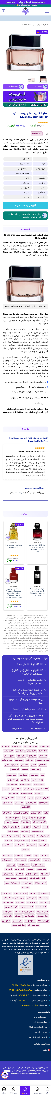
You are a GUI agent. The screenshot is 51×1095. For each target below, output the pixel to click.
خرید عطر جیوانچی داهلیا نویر (30, 633)
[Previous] (44, 50)
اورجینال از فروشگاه (30, 397)
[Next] (5, 50)
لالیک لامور (19, 751)
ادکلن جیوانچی (22, 618)
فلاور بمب (22, 878)
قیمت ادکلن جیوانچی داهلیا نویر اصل (28, 643)
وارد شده (18, 492)
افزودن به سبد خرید (25, 205)
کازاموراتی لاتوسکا (43, 836)
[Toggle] (45, 664)
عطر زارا (43, 840)
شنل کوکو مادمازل (11, 764)
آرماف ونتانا (25, 822)
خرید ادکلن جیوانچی (25, 625)
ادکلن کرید (38, 793)
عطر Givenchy (14, 633)
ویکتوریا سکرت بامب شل (11, 836)
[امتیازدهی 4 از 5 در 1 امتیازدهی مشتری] (25, 122)
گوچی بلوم (44, 874)
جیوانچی (44, 149)
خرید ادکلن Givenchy (24, 623)
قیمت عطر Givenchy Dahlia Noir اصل (27, 647)
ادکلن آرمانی (7, 911)
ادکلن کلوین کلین (20, 893)
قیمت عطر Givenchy (18, 646)
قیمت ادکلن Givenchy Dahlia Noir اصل (26, 640)
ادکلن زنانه (33, 893)
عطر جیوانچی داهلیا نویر (37, 409)
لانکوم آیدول (7, 802)
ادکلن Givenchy (12, 615)
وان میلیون (11, 864)
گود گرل (30, 798)
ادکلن (29, 146)
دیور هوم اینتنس (43, 760)
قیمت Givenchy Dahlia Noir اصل (24, 638)
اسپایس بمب (11, 878)
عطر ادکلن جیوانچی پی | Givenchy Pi (13, 546)
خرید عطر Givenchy (41, 630)
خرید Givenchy (13, 620)
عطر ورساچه (11, 775)
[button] (46, 11)
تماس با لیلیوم (41, 1032)
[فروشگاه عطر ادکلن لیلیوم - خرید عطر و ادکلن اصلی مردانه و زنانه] (25, 11)
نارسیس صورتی (20, 860)
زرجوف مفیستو (37, 831)
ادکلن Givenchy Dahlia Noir (38, 618)
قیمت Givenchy (42, 638)
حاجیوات (46, 860)
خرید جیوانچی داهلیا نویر (14, 628)
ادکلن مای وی (29, 916)
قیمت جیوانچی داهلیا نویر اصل (37, 646)
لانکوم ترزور (25, 807)
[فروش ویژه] (25, 1090)
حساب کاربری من (40, 1017)
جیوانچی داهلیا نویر (33, 412)
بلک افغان (42, 764)
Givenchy (26, 24)
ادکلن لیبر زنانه (42, 911)
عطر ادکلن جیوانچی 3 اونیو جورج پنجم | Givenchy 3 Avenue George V (37, 592)
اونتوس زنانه (13, 793)
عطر (39, 146)
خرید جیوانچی (28, 628)
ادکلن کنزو (6, 921)
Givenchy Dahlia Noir (13, 412)
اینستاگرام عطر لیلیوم (38, 1037)
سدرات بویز (8, 845)
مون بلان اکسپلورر (11, 883)
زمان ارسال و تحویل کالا (38, 1027)
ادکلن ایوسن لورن (26, 907)
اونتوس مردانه (26, 793)
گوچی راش (8, 869)
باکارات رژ (19, 874)
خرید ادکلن (44, 893)
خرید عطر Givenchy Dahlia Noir (22, 630)
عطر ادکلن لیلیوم (40, 24)
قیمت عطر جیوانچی (18, 648)
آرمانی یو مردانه (42, 916)
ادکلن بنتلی (44, 902)
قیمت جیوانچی (9, 643)
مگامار (33, 764)
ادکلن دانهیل (7, 916)
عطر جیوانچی (27, 635)
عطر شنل (24, 764)
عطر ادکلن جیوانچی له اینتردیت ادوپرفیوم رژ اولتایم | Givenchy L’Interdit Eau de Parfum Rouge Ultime (13, 593)
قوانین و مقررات (40, 1022)
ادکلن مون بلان (40, 883)
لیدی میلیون (41, 869)
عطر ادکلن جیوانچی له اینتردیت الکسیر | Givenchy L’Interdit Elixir (37, 548)
